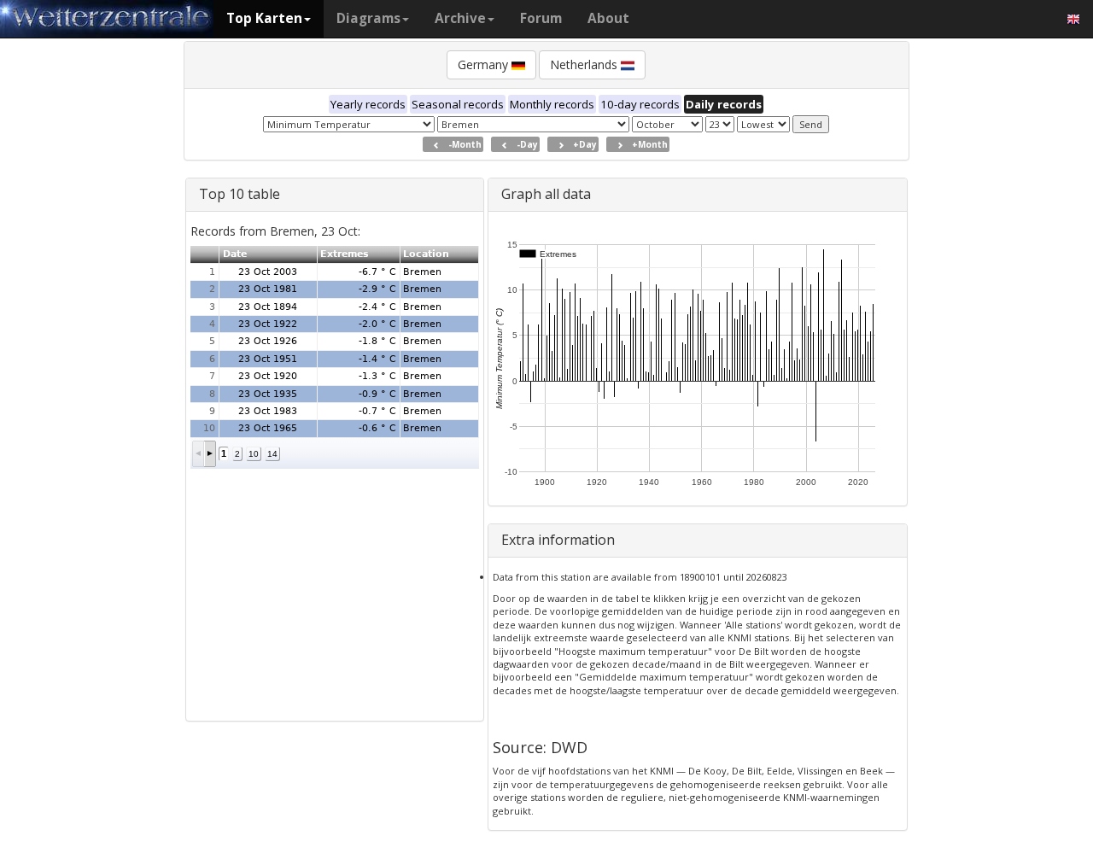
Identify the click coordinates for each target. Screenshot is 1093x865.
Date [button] (235, 254)
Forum (541, 18)
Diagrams (368, 18)
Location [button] (426, 254)
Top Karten (264, 18)
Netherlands (585, 64)
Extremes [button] (344, 254)
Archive (460, 18)
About (608, 18)
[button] (198, 454)
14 (272, 454)
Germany (484, 64)
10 (253, 454)
